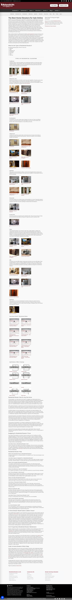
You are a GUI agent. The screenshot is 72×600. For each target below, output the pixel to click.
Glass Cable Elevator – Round (13, 157)
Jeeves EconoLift (24, 379)
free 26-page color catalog (28, 552)
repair (39, 535)
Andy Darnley (18, 565)
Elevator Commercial (30, 577)
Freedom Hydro (12, 379)
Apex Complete (12, 395)
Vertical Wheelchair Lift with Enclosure (25, 93)
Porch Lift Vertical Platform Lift (13, 577)
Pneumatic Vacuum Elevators (13, 211)
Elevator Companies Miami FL (49, 577)
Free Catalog (54, 5)
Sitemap (44, 598)
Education (37, 10)
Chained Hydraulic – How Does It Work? (26, 335)
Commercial (23, 10)
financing (20, 448)
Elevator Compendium (38, 598)
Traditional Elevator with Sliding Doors (25, 147)
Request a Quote (63, 5)
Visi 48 (22, 387)
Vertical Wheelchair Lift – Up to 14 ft (14, 115)
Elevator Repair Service (48, 573)
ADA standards (27, 83)
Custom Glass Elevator (25, 256)
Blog (51, 10)
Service (45, 10)
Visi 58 (10, 387)
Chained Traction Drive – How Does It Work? (13, 325)
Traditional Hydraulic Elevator (13, 76)
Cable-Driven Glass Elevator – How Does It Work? (25, 357)
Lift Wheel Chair (11, 574)
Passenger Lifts (29, 576)
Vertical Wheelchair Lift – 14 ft (25, 104)
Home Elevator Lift (47, 580)
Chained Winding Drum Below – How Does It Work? (25, 346)
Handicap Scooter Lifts (48, 574)
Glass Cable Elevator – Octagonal (25, 157)
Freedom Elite (23, 371)
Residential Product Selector (51, 26)
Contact (57, 10)
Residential (15, 10)
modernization (16, 513)
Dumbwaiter (11, 131)
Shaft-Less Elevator (12, 167)
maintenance (10, 531)
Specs (30, 10)
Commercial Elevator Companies (49, 576)
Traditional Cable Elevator (26, 75)
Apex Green (23, 395)
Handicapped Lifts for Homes (13, 573)
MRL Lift (28, 573)
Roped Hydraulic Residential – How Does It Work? (14, 335)
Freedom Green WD (13, 371)
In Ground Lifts (29, 574)
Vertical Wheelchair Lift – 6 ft (14, 103)
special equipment (30, 34)
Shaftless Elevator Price (12, 580)
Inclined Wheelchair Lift (13, 92)
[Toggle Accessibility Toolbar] (2, 597)
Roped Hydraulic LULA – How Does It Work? (13, 346)
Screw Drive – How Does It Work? (26, 325)
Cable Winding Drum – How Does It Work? (13, 357)
